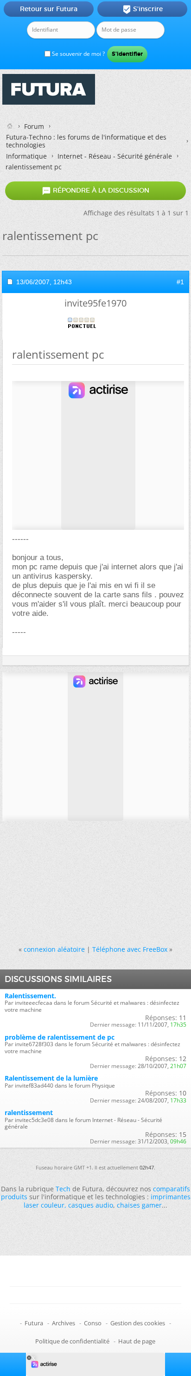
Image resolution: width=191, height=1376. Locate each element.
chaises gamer (139, 1205)
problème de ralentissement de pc (60, 1037)
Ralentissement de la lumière (51, 1078)
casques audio (90, 1205)
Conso (93, 1323)
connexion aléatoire (54, 949)
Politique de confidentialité (72, 1341)
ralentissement (29, 1112)
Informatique (26, 156)
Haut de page (136, 1341)
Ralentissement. (30, 995)
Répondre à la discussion (95, 190)
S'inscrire (142, 9)
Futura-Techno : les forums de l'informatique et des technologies (86, 141)
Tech (63, 1188)
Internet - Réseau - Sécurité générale (114, 156)
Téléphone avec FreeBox (129, 949)
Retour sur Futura (48, 9)
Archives (63, 1323)
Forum (34, 126)
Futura (34, 1323)
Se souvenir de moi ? (78, 54)
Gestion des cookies (137, 1323)
